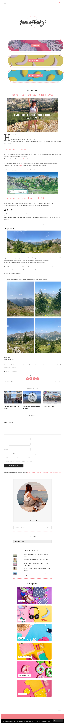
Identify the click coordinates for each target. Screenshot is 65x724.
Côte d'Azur (30, 90)
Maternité (22, 693)
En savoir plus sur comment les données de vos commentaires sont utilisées (44, 472)
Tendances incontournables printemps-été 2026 (36, 559)
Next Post (57, 381)
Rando (36, 90)
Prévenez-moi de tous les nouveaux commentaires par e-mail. (21, 457)
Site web (6, 449)
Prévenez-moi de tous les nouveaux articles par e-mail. (20, 461)
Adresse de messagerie (6, 444)
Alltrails (22, 158)
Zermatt (20, 165)
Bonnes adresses (35, 75)
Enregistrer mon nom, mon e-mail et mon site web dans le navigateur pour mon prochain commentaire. (27, 454)
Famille (21, 601)
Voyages (35, 45)
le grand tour (14, 169)
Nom (5, 439)
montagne (8, 371)
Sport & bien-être (36, 60)
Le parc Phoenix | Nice (49, 406)
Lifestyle (22, 619)
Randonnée (14, 371)
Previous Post (9, 381)
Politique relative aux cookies (44, 721)
